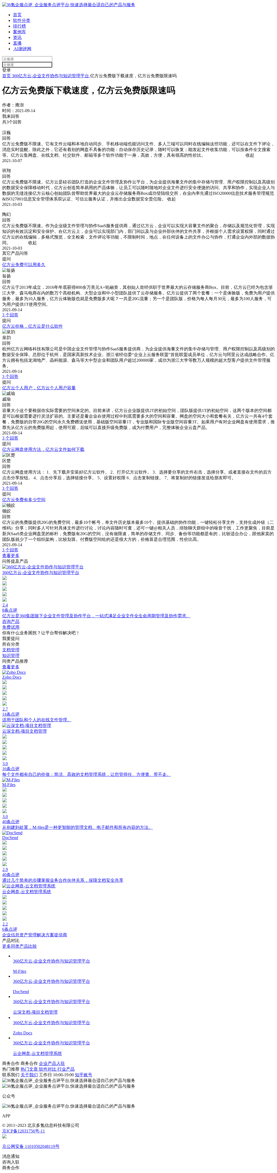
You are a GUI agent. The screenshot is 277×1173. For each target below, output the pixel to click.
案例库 (19, 31)
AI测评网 (22, 48)
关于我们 (29, 1075)
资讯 (17, 37)
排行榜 (19, 26)
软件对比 (48, 1069)
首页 (17, 14)
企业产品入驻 (52, 1063)
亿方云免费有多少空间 (23, 499)
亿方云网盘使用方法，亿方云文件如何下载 (43, 449)
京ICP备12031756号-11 (23, 1131)
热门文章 (30, 1069)
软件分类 (21, 20)
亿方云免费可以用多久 (23, 264)
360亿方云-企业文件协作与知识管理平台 (50, 75)
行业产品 (66, 1069)
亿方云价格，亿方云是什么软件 (32, 326)
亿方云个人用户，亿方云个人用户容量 (39, 388)
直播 (17, 43)
